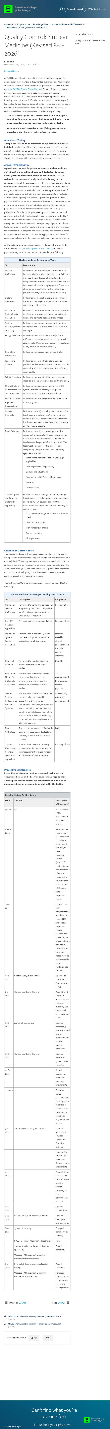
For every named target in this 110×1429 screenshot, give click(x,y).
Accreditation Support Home (17, 24)
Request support (75, 9)
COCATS (22, 1302)
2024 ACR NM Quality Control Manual (25, 89)
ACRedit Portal (97, 9)
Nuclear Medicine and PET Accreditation (69, 24)
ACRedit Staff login (12, 1427)
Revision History (11, 71)
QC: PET (61, 1302)
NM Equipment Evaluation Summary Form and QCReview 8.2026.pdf (34, 1324)
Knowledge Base (40, 24)
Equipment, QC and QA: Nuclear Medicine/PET (27, 27)
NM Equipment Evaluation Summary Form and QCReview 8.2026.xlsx (34, 1316)
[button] (61, 9)
